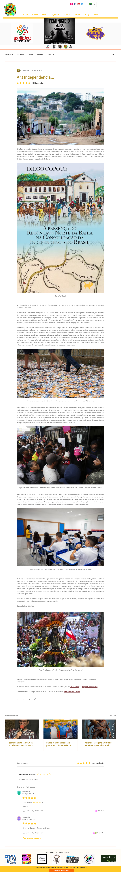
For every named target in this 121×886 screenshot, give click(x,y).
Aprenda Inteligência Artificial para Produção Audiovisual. (98, 744)
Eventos (40, 54)
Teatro (30, 54)
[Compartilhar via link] (35, 699)
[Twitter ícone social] (82, 4)
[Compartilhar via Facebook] (18, 699)
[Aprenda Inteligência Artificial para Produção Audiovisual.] (99, 729)
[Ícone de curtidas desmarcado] (24, 810)
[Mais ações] (102, 792)
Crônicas (20, 54)
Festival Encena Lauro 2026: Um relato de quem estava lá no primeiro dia (22, 744)
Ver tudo (113, 715)
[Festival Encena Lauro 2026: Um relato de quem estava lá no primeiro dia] (22, 729)
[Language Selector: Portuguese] (92, 4)
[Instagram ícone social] (71, 4)
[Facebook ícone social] (75, 4)
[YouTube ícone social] (79, 4)
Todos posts (9, 54)
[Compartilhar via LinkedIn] (29, 699)
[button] (55, 14)
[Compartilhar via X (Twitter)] (24, 699)
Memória (51, 54)
